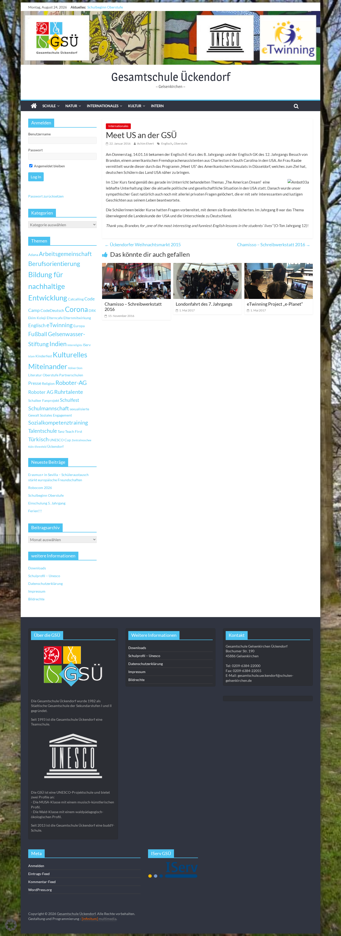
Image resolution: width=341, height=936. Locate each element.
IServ (87, 345)
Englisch (166, 143)
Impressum (36, 591)
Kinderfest (43, 356)
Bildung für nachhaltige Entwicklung (47, 286)
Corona (76, 309)
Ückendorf (55, 446)
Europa (79, 326)
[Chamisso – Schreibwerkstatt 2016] (136, 266)
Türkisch (38, 439)
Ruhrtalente (68, 392)
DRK (92, 310)
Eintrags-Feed (39, 874)
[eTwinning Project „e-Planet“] (278, 266)
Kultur (134, 106)
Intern (157, 106)
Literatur (35, 375)
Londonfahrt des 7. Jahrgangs (204, 304)
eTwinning (59, 325)
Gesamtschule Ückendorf (170, 77)
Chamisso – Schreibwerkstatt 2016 (273, 244)
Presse (34, 383)
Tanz (61, 431)
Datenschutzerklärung (45, 583)
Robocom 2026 (40, 487)
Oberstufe (180, 143)
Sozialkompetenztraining (58, 422)
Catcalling (76, 299)
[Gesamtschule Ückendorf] (170, 38)
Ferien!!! (35, 511)
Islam (31, 356)
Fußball (37, 334)
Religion (48, 383)
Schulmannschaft (48, 408)
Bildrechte (36, 599)
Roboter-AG (71, 382)
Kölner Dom (75, 368)
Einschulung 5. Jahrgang (46, 503)
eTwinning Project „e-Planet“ (275, 304)
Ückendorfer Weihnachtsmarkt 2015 (143, 244)
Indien (58, 343)
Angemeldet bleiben (49, 166)
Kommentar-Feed (42, 882)
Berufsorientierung (54, 263)
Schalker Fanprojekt (43, 400)
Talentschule (42, 431)
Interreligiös (74, 345)
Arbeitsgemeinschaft (65, 253)
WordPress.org (40, 890)
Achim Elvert (145, 143)
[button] (11, 925)
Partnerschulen (71, 375)
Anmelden (36, 866)
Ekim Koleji (37, 318)
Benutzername (39, 134)
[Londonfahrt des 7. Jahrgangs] (207, 266)
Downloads (37, 568)
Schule (49, 106)
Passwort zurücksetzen (46, 196)
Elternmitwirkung (77, 318)
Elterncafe (55, 318)
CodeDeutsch (52, 310)
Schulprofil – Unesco (44, 576)
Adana (33, 254)
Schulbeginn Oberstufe (105, 7)
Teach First (73, 431)
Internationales (102, 106)
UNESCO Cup (60, 440)
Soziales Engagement (56, 415)
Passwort (35, 150)
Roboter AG (40, 392)
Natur (71, 106)
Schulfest (69, 400)
